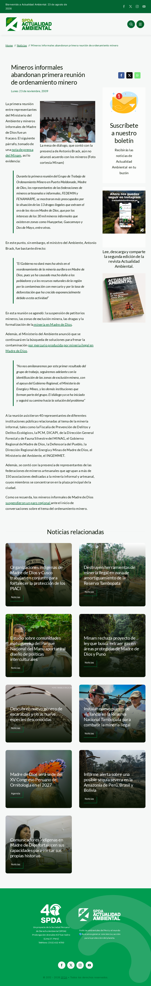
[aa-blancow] (99, 910)
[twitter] (130, 6)
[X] (129, 75)
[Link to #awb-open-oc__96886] (131, 24)
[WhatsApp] (137, 75)
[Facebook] (121, 75)
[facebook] (123, 6)
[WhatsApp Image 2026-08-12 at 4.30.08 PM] (124, 275)
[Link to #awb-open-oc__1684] (140, 24)
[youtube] (144, 6)
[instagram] (137, 6)
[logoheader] (29, 18)
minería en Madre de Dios (52, 324)
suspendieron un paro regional (28, 503)
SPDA (64, 977)
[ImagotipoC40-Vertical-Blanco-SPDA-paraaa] (51, 905)
